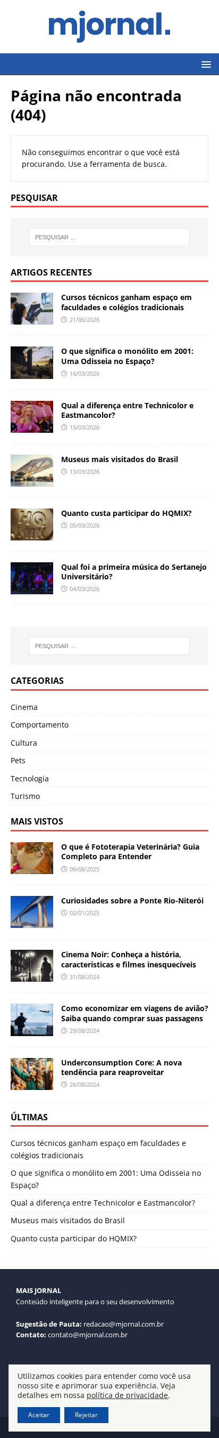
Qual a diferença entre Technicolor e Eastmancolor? (127, 410)
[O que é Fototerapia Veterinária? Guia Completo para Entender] (32, 868)
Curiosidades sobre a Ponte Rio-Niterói (132, 900)
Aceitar (38, 1414)
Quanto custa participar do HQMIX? (126, 513)
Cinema (24, 707)
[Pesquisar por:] (110, 237)
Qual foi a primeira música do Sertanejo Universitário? (134, 571)
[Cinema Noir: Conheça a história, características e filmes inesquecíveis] (32, 976)
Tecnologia (30, 778)
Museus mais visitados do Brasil (119, 459)
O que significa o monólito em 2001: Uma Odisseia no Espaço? (127, 356)
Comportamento (40, 725)
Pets (18, 760)
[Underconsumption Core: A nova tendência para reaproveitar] (32, 1083)
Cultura (24, 743)
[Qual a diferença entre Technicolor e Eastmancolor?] (32, 426)
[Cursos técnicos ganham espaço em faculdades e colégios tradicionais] (32, 318)
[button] (204, 63)
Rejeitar (86, 1414)
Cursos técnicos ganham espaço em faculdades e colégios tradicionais (126, 302)
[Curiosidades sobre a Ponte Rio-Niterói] (32, 922)
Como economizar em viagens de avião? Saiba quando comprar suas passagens (134, 1013)
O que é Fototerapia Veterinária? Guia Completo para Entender (130, 851)
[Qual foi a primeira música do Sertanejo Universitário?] (32, 588)
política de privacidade (127, 1395)
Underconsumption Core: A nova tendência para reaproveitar (121, 1067)
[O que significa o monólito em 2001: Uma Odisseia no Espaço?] (32, 372)
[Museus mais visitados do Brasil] (32, 480)
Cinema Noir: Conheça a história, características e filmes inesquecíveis (128, 959)
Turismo (25, 796)
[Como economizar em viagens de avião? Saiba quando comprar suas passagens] (32, 1029)
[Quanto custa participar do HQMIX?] (32, 534)
